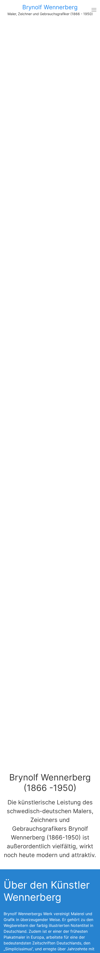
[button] (94, 10)
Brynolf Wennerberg (50, 7)
